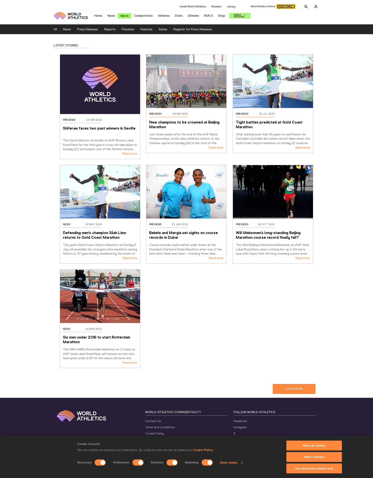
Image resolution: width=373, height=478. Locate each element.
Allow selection (314, 457)
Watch (124, 16)
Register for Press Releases (192, 29)
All (55, 29)
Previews (128, 29)
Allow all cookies (314, 445)
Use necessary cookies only (314, 468)
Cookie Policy (203, 450)
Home (98, 15)
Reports (110, 29)
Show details (229, 462)
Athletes (164, 15)
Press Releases (87, 29)
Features (146, 29)
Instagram (240, 427)
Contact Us (153, 421)
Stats (179, 15)
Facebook (240, 421)
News (111, 15)
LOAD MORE (294, 389)
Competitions (143, 15)
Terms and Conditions (160, 427)
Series (163, 29)
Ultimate (193, 15)
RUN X (208, 15)
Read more (130, 153)
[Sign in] (315, 6)
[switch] (138, 462)
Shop (221, 15)
